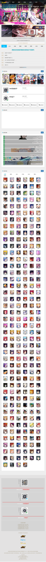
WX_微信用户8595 (34, 155)
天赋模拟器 (20, 105)
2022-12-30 (40, 163)
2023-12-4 (40, 151)
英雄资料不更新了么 (8, 57)
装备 (25, 2)
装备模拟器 (12, 105)
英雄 (19, 2)
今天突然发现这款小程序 (9, 62)
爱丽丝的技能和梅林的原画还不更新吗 (23, 50)
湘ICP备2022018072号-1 (23, 559)
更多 (42, 71)
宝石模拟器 (5, 105)
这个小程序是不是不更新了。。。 (11, 60)
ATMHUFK (35, 142)
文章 (36, 2)
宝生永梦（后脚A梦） (33, 146)
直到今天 (6, 64)
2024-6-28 (40, 138)
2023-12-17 (40, 146)
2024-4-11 (40, 142)
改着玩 (6, 55)
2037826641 (35, 159)
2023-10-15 (40, 155)
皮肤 (30, 2)
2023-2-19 (40, 159)
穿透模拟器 (34, 105)
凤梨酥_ (35, 151)
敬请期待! (42, 105)
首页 (13, 2)
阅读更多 (23, 67)
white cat (35, 138)
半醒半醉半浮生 (34, 163)
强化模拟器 (27, 105)
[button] (3, 12)
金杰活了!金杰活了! (8, 52)
